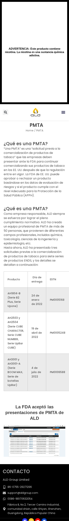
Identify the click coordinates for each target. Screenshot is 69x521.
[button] (63, 112)
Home (29, 130)
